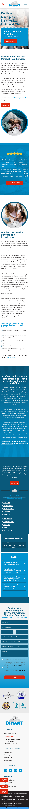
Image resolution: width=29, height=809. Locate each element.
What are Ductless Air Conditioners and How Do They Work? (14, 545)
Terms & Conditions (14, 796)
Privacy (20, 665)
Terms (15, 665)
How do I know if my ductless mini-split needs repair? (12, 586)
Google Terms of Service (17, 801)
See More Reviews (14, 183)
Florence (6, 527)
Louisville (7, 502)
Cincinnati (7, 511)
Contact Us (5, 105)
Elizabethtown (8, 505)
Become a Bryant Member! (4, 791)
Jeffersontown (8, 508)
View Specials (10, 41)
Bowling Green (8, 521)
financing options (7, 444)
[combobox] (14, 637)
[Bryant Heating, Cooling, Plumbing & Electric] (14, 4)
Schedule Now (4, 780)
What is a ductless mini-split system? (11, 563)
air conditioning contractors (18, 98)
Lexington (7, 514)
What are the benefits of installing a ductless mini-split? (12, 570)
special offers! (11, 357)
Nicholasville (8, 519)
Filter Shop (4, 786)
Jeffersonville (8, 530)
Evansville (7, 524)
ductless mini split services (13, 497)
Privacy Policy (5, 796)
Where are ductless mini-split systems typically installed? (12, 578)
